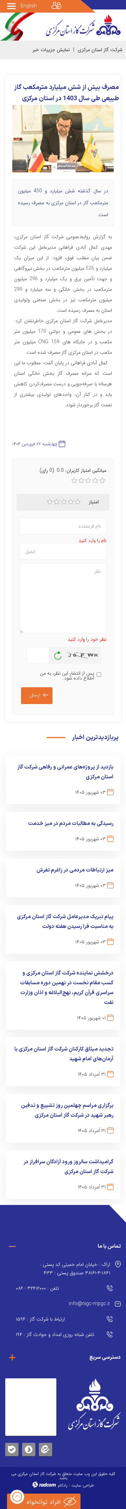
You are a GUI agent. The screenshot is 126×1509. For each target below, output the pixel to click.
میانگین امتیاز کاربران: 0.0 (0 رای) (73, 470)
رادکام (63, 1485)
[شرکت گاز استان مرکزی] (94, 1404)
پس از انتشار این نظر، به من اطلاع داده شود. (67, 676)
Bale (12, 1448)
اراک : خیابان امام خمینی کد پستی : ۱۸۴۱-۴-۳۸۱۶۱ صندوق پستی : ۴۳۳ (75, 1269)
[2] (57, 502)
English (29, 6)
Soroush (28, 1448)
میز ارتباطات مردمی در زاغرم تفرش (74, 870)
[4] (71, 502)
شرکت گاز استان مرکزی (100, 50)
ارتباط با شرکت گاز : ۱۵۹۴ (40, 1319)
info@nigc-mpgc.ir (89, 1304)
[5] (78, 502)
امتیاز (94, 502)
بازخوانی (58, 653)
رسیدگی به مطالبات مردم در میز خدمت (70, 824)
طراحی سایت (82, 1485)
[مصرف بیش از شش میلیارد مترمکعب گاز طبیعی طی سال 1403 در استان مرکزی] (63, 142)
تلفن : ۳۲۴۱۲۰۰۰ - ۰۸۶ (37, 1288)
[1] (50, 502)
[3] (64, 502)
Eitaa (45, 1444)
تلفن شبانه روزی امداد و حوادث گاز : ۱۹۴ (55, 1334)
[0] (74, 480)
